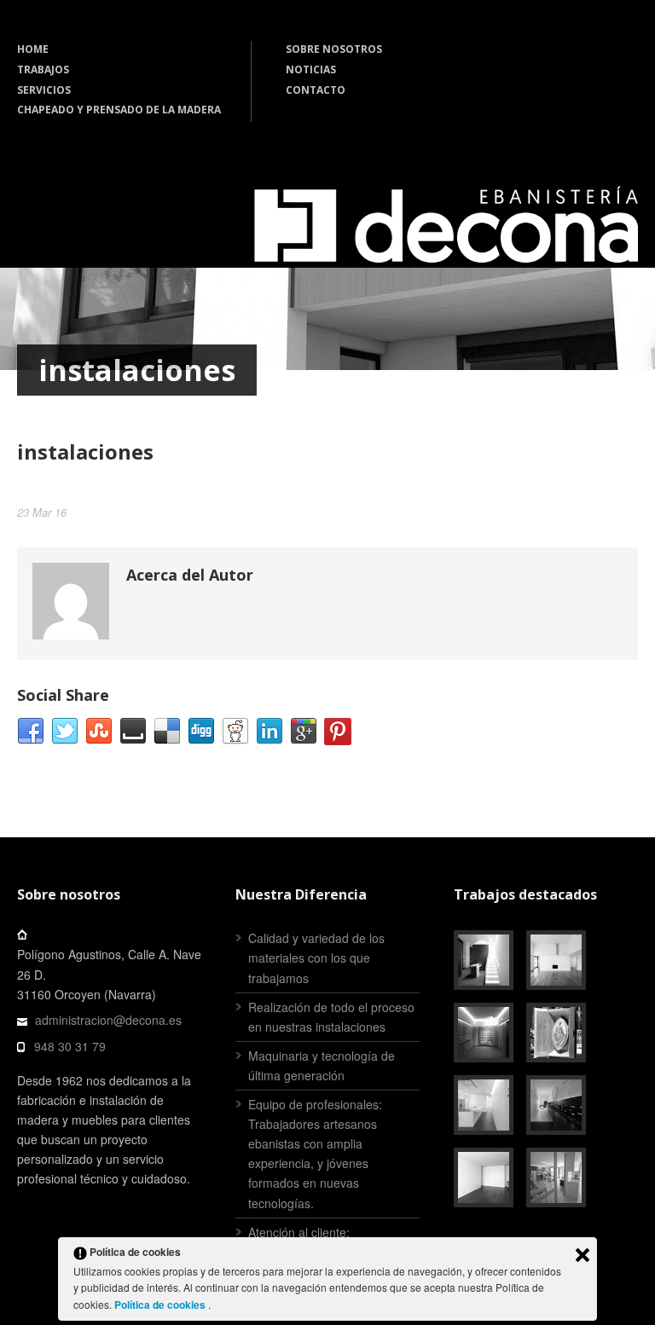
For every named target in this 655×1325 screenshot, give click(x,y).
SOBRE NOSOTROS (334, 49)
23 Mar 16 (42, 512)
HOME (33, 49)
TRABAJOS (43, 69)
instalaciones (85, 451)
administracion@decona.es (108, 1019)
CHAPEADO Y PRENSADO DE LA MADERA (119, 109)
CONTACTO (315, 90)
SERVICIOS (44, 90)
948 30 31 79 (70, 1046)
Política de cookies (161, 1304)
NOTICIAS (311, 69)
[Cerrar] (582, 1255)
